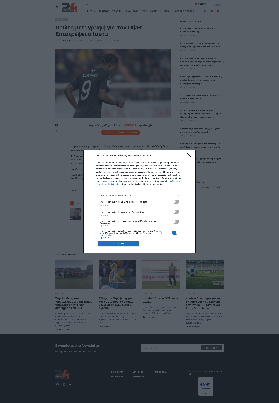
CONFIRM (118, 244)
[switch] (175, 202)
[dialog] (139, 201)
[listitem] (139, 195)
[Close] (190, 156)
